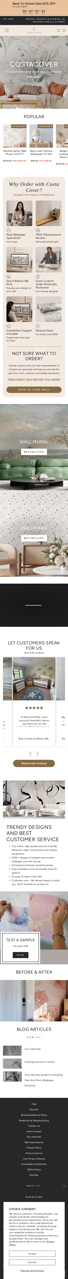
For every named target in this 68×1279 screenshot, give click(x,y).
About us (33, 1186)
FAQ (34, 1104)
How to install (34, 1131)
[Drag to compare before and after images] (34, 1000)
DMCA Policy (34, 1169)
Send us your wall (34, 389)
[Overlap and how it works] (12, 1064)
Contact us (34, 1126)
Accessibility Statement (34, 1164)
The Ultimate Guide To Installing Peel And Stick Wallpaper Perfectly (44, 1080)
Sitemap (33, 1175)
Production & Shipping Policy (34, 1120)
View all (34, 1037)
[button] (59, 30)
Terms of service (34, 1153)
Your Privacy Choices (34, 1158)
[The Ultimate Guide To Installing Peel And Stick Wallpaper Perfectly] (12, 1077)
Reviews (34, 1109)
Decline (32, 1262)
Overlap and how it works (40, 1062)
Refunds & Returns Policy (34, 1115)
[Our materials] (12, 1051)
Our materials (33, 1049)
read (20, 955)
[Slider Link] (34, 72)
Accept (32, 1253)
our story (34, 614)
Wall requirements (34, 1142)
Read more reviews (34, 763)
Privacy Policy (34, 1147)
